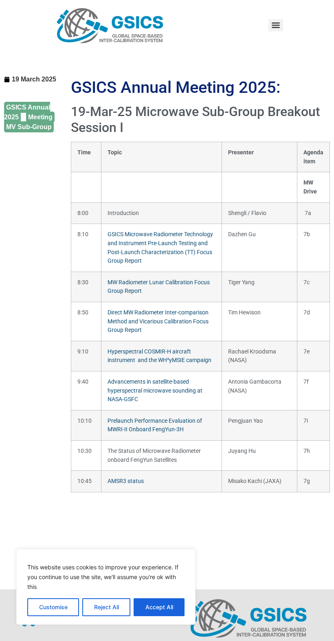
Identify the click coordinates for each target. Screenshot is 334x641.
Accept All (159, 607)
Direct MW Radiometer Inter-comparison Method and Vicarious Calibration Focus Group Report (158, 321)
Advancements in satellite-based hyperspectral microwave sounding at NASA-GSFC (155, 390)
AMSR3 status (126, 481)
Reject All (106, 607)
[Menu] (275, 25)
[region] (106, 587)
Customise (53, 607)
